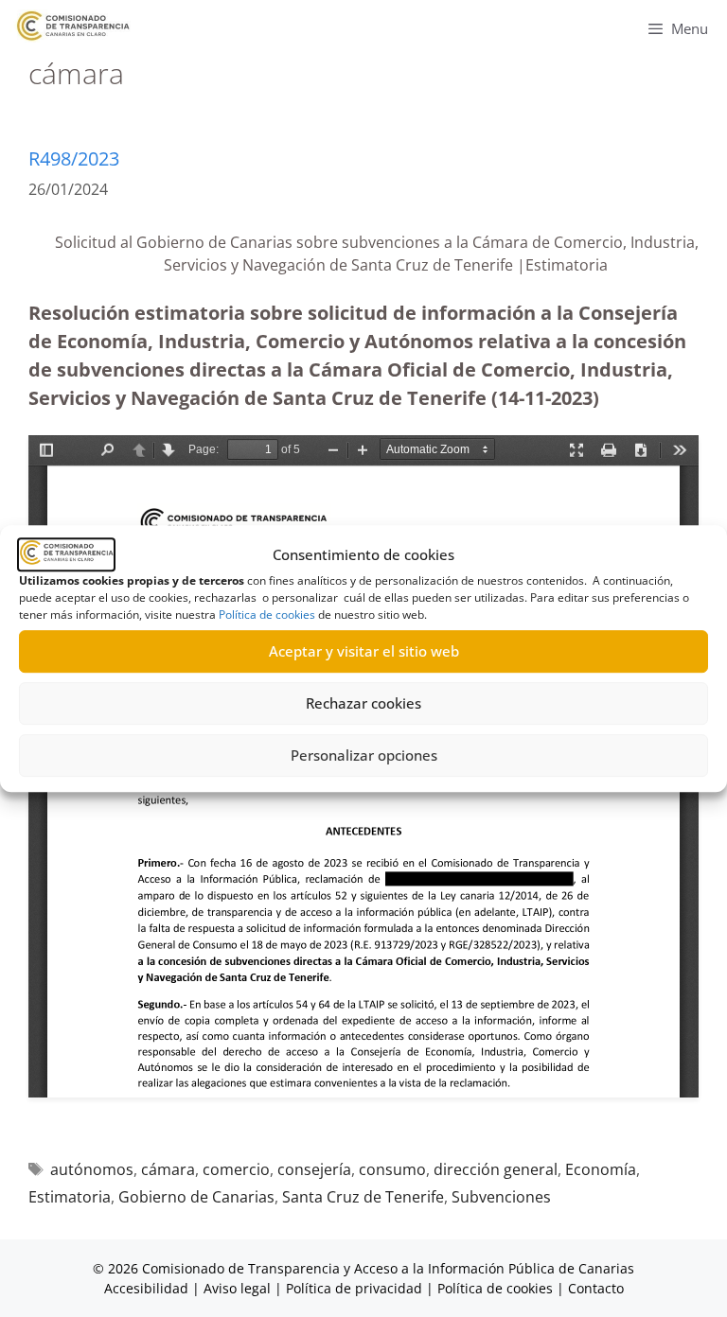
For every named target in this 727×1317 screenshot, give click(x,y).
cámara (168, 1169)
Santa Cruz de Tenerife (363, 1196)
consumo (392, 1169)
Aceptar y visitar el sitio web (364, 650)
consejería (314, 1169)
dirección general (496, 1169)
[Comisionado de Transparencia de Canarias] (73, 26)
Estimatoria (69, 1196)
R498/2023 (73, 158)
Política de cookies (267, 614)
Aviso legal (237, 1288)
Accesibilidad (148, 1288)
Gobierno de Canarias (196, 1196)
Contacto (596, 1288)
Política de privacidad (354, 1288)
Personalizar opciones (364, 755)
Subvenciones (501, 1196)
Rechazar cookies (363, 703)
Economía (600, 1169)
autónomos (91, 1169)
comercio (236, 1169)
